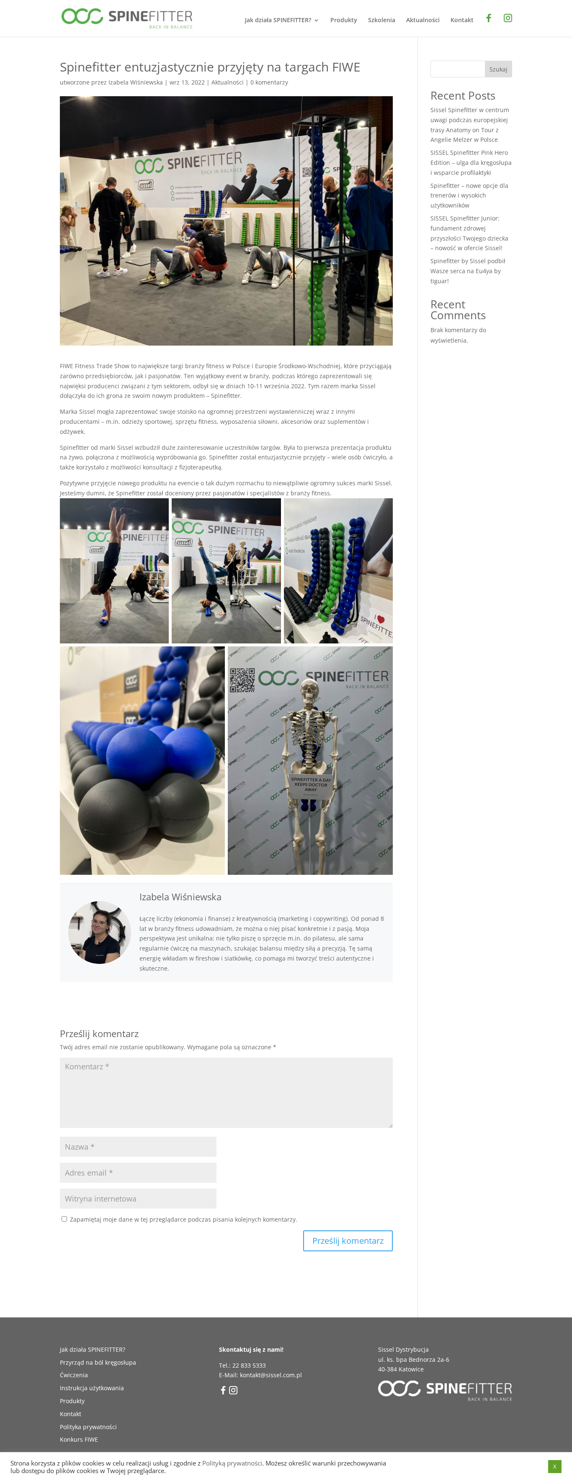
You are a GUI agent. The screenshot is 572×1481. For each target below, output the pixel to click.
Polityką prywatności (232, 1463)
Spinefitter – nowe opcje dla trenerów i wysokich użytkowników (469, 196)
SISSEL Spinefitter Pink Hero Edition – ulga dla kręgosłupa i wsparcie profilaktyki (471, 163)
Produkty (343, 20)
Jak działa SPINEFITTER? (278, 20)
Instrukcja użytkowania (92, 1388)
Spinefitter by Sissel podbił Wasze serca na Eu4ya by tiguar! (467, 271)
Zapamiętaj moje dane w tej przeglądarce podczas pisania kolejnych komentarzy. (183, 1219)
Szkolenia (381, 20)
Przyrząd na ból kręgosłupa (98, 1362)
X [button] (555, 1466)
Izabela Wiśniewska (135, 82)
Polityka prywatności (88, 1427)
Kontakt (462, 20)
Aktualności (423, 20)
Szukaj (499, 69)
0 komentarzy (269, 82)
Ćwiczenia (74, 1375)
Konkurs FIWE (79, 1439)
